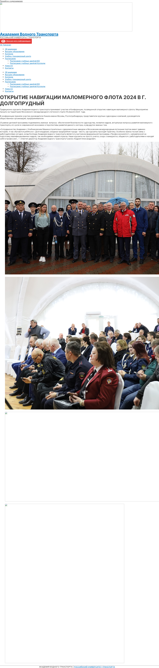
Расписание (10, 58)
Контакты (9, 68)
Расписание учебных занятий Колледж (27, 63)
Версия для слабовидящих (18, 41)
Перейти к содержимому (11, 1)
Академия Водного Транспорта (29, 34)
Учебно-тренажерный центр (18, 56)
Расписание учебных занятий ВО (25, 61)
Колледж (9, 54)
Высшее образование (14, 51)
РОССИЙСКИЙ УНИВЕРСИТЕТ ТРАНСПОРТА (94, 667)
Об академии (11, 49)
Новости (9, 65)
